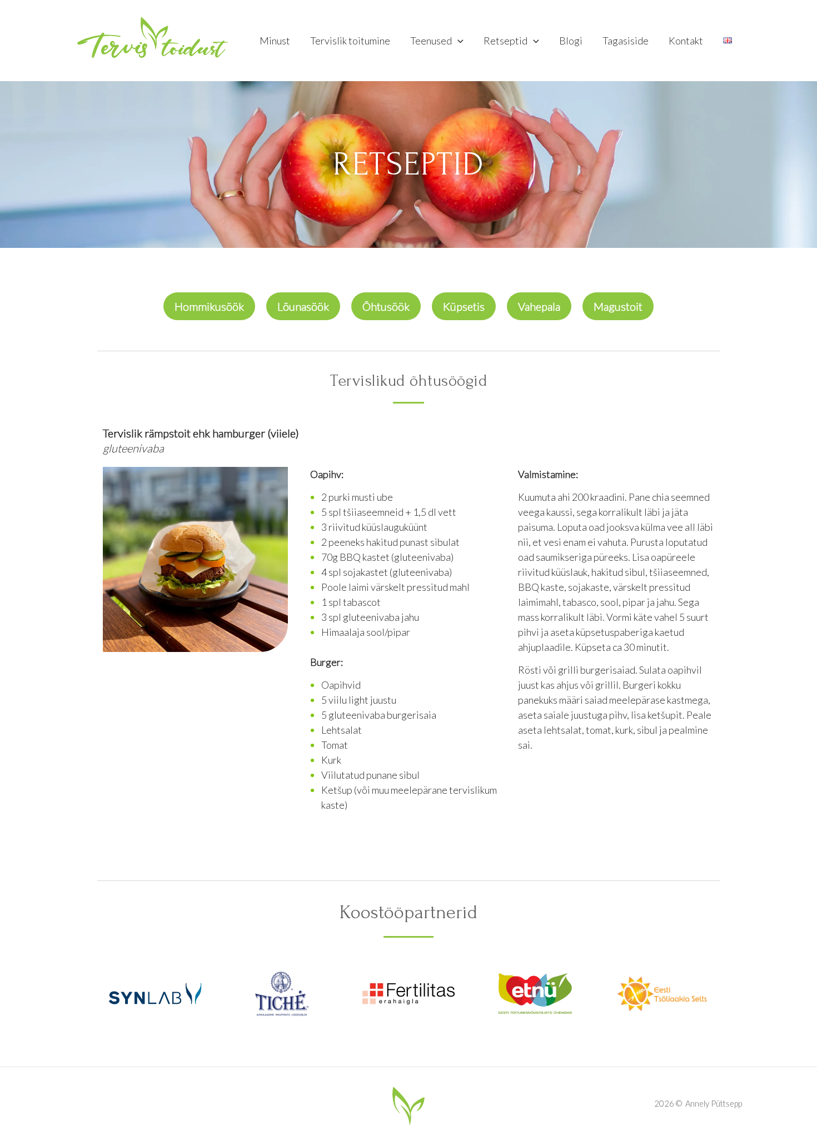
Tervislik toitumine (350, 40)
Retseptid (505, 40)
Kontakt (686, 40)
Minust (275, 40)
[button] (458, 40)
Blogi (570, 40)
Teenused (431, 40)
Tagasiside (625, 40)
